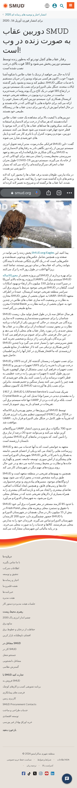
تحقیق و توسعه (10, 574)
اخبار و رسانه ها (11, 579)
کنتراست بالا (47, 765)
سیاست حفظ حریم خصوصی (19, 759)
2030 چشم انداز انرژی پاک (16, 617)
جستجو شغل (9, 654)
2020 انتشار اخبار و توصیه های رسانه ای (25, 14)
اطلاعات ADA (63, 759)
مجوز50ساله (10, 275)
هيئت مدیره (9, 597)
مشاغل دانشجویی (12, 660)
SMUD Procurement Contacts (19, 704)
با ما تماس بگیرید (11, 562)
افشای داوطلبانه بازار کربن (17, 635)
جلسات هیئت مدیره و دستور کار (19, 603)
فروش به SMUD (11, 680)
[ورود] (54, 5)
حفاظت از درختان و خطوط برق (19, 629)
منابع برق (7, 623)
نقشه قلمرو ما (10, 585)
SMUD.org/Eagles (43, 252)
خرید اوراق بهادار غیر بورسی (17, 721)
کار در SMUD (9, 648)
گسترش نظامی (11, 666)
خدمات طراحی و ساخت (15, 710)
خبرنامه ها (8, 591)
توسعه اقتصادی (11, 716)
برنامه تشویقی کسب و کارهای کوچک (22, 686)
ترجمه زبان (31, 765)
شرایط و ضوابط (44, 759)
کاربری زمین (9, 698)
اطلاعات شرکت (11, 568)
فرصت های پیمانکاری (14, 692)
